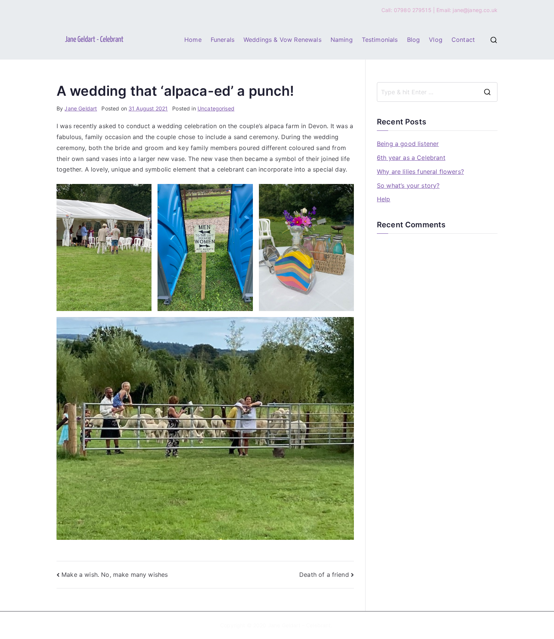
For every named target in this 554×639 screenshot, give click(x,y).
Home (193, 39)
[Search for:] (437, 92)
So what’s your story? (408, 185)
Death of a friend (324, 574)
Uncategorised (215, 108)
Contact (463, 39)
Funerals (222, 39)
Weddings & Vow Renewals (282, 39)
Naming (342, 39)
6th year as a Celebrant (411, 157)
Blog (413, 39)
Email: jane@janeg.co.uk (466, 10)
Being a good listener (408, 143)
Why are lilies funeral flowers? (420, 171)
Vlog (435, 39)
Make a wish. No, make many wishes (114, 574)
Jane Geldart (80, 108)
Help (383, 199)
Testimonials (380, 39)
